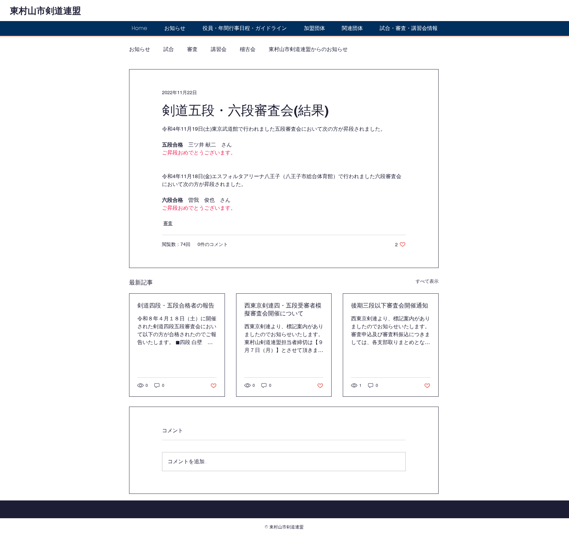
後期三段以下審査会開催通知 (389, 305)
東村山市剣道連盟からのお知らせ (308, 49)
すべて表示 (427, 281)
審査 (192, 49)
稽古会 (248, 49)
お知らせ (139, 49)
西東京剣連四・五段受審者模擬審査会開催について (282, 309)
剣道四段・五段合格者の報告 (175, 305)
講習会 (219, 49)
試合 (168, 49)
